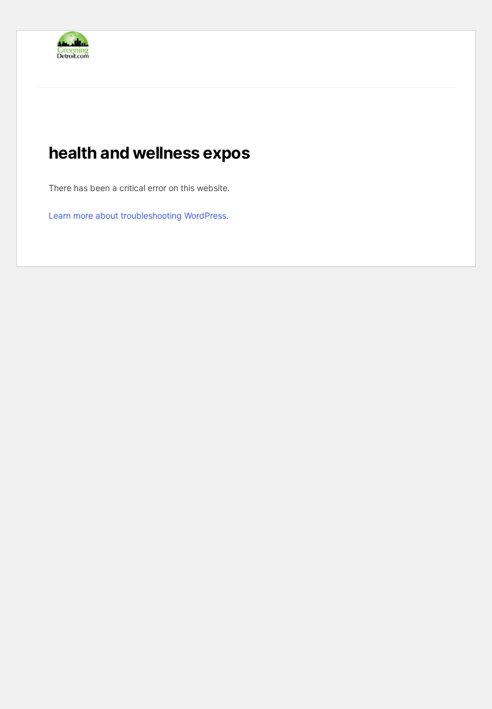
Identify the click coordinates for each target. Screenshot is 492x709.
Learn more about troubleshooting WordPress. (139, 215)
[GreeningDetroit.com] (73, 53)
